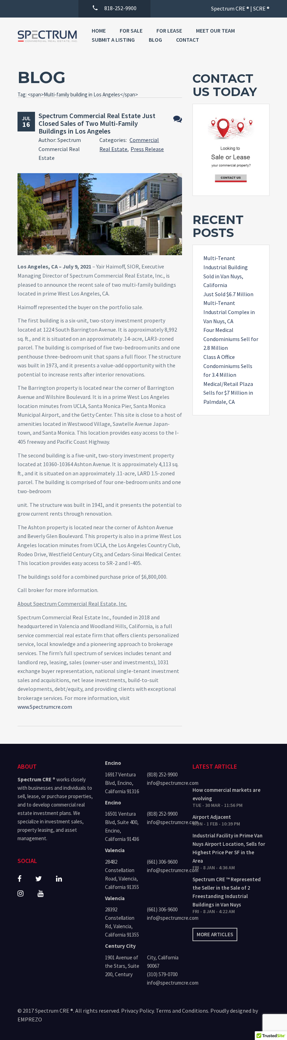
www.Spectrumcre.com (45, 706)
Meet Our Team (215, 30)
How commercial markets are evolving (226, 794)
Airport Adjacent (211, 817)
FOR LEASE (169, 30)
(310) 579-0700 (162, 974)
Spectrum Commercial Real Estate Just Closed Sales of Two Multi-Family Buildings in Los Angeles (96, 123)
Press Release (147, 148)
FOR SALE (131, 30)
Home (99, 30)
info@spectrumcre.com (164, 783)
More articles (215, 934)
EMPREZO (30, 1019)
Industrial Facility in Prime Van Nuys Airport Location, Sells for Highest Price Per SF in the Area (228, 848)
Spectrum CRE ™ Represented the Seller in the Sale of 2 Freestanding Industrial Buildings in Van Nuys (226, 892)
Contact (187, 39)
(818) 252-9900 (162, 774)
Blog (155, 39)
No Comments (177, 119)
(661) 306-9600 (162, 861)
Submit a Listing (113, 39)
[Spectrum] (48, 36)
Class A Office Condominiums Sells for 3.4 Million (227, 365)
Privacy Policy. (138, 1010)
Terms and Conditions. (182, 1010)
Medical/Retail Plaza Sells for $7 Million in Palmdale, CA (228, 392)
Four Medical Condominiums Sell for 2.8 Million (230, 338)
